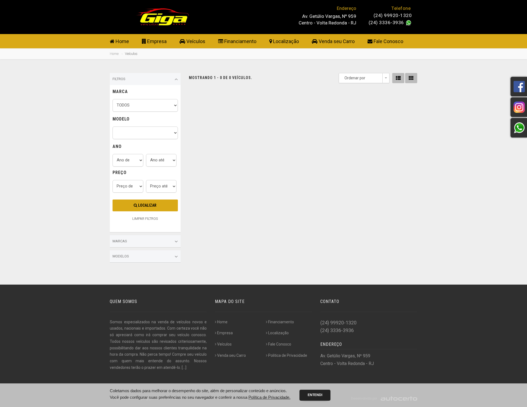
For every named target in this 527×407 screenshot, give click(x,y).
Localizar (146, 205)
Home (121, 41)
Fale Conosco (387, 41)
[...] (184, 367)
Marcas (120, 241)
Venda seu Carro (336, 41)
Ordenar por (354, 78)
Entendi (315, 395)
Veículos (195, 41)
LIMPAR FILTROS (145, 219)
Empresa (156, 41)
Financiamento (239, 41)
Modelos (121, 256)
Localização (285, 41)
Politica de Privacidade (287, 355)
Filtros (119, 79)
